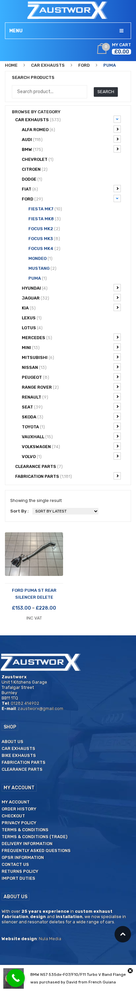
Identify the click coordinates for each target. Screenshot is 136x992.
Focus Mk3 (44, 238)
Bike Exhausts (19, 755)
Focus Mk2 (44, 228)
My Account (16, 801)
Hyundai (35, 288)
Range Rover (40, 387)
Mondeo (40, 258)
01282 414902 (25, 703)
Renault (35, 397)
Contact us (15, 864)
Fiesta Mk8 (44, 218)
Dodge (32, 179)
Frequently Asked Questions (36, 850)
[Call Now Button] (16, 978)
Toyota (33, 426)
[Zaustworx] (68, 10)
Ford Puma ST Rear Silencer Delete (34, 594)
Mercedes (37, 337)
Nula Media (50, 938)
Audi (32, 139)
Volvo (32, 456)
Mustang (42, 268)
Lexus (32, 317)
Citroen (35, 169)
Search (105, 91)
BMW (32, 149)
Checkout (13, 815)
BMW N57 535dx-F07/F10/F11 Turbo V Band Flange (78, 974)
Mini (31, 347)
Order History (19, 808)
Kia (29, 307)
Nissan (34, 367)
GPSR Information (23, 857)
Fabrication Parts (43, 476)
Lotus (32, 327)
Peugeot (35, 377)
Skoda (32, 416)
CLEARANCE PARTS (39, 466)
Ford (84, 65)
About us (12, 741)
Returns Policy (20, 871)
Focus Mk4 (44, 248)
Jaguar (35, 298)
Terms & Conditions (25, 829)
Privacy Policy (19, 822)
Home (11, 65)
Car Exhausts (48, 65)
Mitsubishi (38, 357)
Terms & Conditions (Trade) (34, 836)
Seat (32, 407)
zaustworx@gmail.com (40, 708)
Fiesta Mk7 (45, 208)
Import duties (18, 878)
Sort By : (19, 511)
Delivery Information (27, 843)
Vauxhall (37, 436)
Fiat (30, 189)
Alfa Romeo (38, 129)
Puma (37, 278)
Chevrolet (37, 159)
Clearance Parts (22, 769)
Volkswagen (41, 446)
